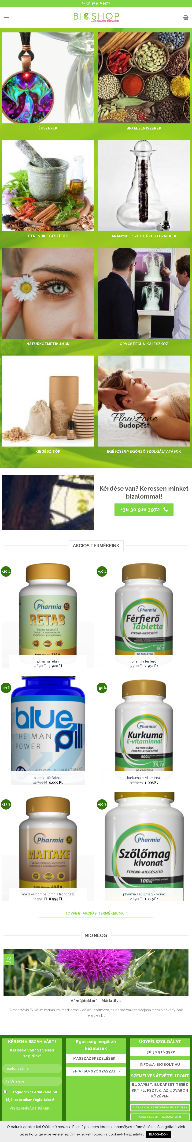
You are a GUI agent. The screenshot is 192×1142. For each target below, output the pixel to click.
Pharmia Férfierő (144, 661)
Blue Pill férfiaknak (48, 778)
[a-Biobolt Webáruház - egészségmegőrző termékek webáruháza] (96, 17)
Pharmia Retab (48, 661)
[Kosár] (185, 17)
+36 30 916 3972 (98, 3)
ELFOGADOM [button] (158, 1134)
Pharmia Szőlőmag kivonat (144, 894)
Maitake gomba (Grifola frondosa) (48, 894)
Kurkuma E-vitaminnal (144, 778)
